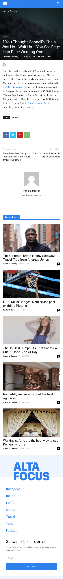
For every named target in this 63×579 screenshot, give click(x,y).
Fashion (13, 11)
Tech (9, 523)
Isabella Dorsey (11, 56)
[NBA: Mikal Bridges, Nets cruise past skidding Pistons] (31, 284)
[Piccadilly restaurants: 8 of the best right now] (31, 376)
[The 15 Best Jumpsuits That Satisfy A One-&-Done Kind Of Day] (31, 330)
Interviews (13, 489)
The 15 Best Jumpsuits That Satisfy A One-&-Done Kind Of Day (30, 350)
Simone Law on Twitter (39, 103)
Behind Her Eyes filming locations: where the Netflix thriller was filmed (16, 156)
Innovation (13, 496)
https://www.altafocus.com (31, 195)
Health (10, 502)
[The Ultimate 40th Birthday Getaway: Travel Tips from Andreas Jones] (31, 238)
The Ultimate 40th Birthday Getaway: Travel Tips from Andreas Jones (29, 257)
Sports (10, 509)
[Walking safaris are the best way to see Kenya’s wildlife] (31, 422)
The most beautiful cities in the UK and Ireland (46, 155)
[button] (58, 4)
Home (4, 11)
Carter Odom (9, 310)
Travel (10, 516)
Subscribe (31, 566)
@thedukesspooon (14, 87)
